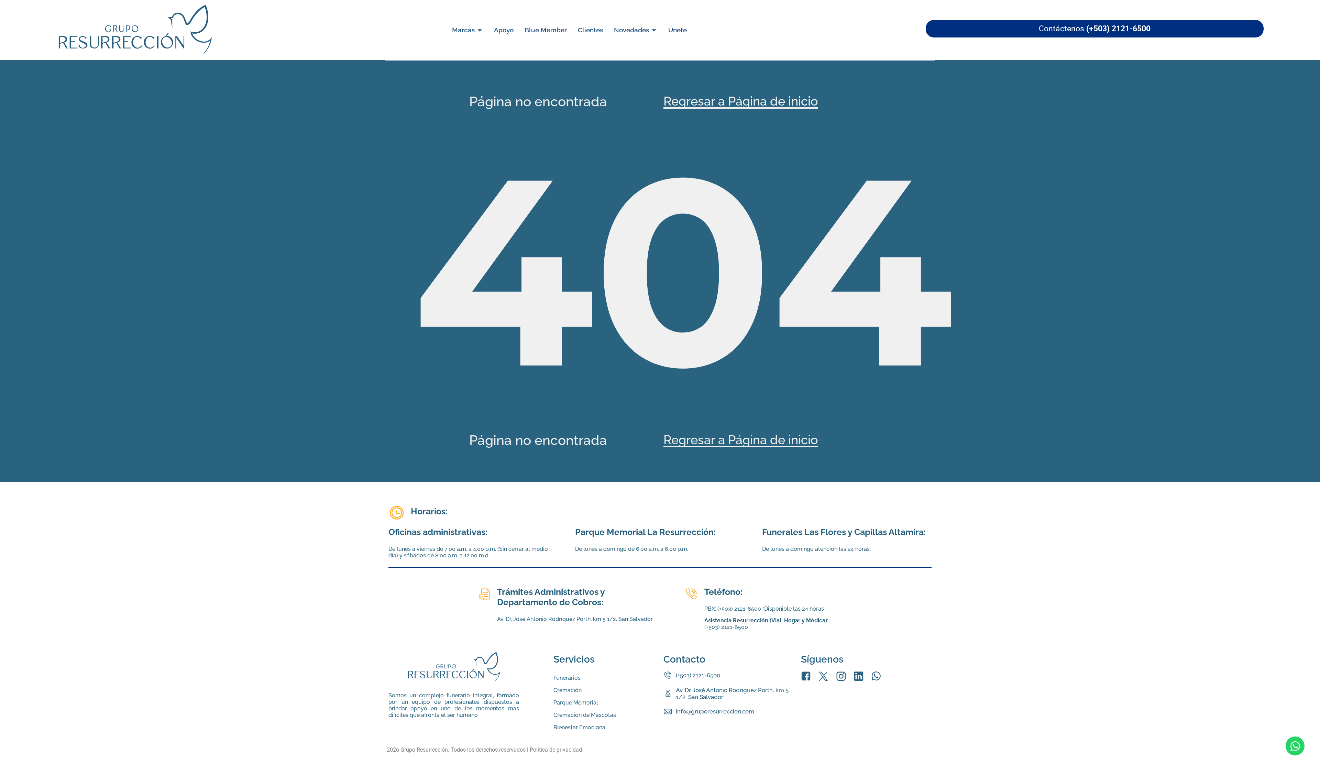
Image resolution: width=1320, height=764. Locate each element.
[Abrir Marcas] (479, 30)
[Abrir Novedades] (654, 30)
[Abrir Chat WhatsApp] (1295, 745)
